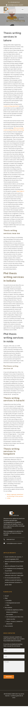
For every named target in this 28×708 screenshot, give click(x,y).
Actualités (9, 600)
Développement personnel (13, 602)
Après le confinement (10, 566)
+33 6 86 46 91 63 (15, 2)
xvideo (8, 498)
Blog (6, 598)
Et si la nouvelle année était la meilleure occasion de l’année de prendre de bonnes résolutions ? (13, 580)
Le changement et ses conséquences (14, 568)
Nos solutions (8, 607)
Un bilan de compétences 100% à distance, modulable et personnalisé (14, 612)
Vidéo (7, 605)
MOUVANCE (8, 694)
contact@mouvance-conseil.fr (15, 5)
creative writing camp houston (11, 106)
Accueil (16, 19)
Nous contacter (9, 626)
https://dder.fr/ (20, 191)
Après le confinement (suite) (12, 561)
